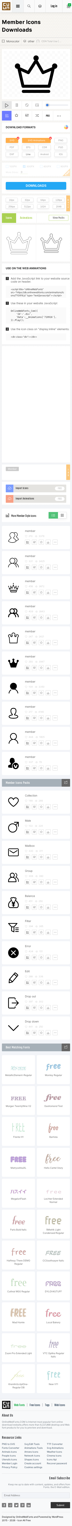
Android (44, 154)
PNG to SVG (8, 1444)
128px (58, 200)
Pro (48, 116)
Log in (54, 6)
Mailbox (30, 845)
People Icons (9, 1455)
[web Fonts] (66, 1047)
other (31, 41)
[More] (55, 542)
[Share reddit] (10, 1505)
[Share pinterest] (22, 1505)
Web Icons (59, 1405)
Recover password (57, 1463)
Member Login (9, 1463)
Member (12, 468)
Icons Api (52, 1459)
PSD (60, 147)
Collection (31, 795)
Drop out (30, 996)
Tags (47, 1405)
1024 (43, 206)
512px (27, 206)
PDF (12, 147)
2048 (58, 206)
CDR (44, 147)
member (30, 530)
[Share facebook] (4, 1505)
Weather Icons (54, 1451)
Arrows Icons (31, 1451)
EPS (28, 147)
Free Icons (35, 1405)
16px (11, 200)
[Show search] (29, 6)
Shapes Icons (31, 1459)
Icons (9, 218)
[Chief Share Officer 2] (66, 783)
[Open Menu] (40, 6)
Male (28, 820)
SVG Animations (36, 140)
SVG (12, 140)
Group (29, 870)
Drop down (32, 1021)
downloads (36, 185)
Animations (26, 218)
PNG (60, 140)
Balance (30, 896)
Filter (28, 921)
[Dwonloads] (48, 542)
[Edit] (34, 542)
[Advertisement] (36, 404)
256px (11, 206)
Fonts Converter (10, 1447)
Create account (32, 1463)
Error (28, 946)
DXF (12, 154)
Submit (60, 1505)
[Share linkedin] (28, 1505)
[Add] (27, 542)
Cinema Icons (54, 1455)
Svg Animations (55, 1447)
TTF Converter (55, 1444)
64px (43, 200)
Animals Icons (9, 1451)
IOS (61, 154)
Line (28, 154)
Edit (27, 971)
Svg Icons (7, 6)
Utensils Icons (9, 1459)
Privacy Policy (9, 1467)
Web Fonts (19, 1405)
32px (27, 200)
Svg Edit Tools (32, 1444)
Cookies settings (33, 1467)
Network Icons (32, 1455)
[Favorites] (41, 542)
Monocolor (12, 41)
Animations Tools (33, 1447)
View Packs (58, 218)
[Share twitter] (16, 1505)
